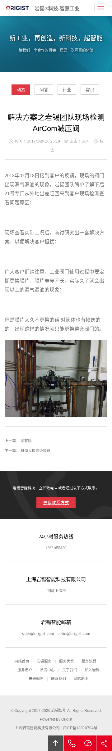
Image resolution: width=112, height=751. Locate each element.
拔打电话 (72, 743)
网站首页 (21, 661)
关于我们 (69, 670)
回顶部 (55, 743)
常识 (90, 89)
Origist (66, 719)
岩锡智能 (58, 710)
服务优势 (66, 661)
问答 (44, 89)
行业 (67, 89)
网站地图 (80, 678)
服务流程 (89, 661)
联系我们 (58, 678)
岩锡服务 (44, 661)
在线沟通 (88, 743)
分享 (104, 743)
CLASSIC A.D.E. (18, 8)
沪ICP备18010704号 (80, 728)
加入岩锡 (92, 670)
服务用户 (24, 670)
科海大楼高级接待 (35, 451)
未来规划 (36, 678)
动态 (20, 89)
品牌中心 (47, 670)
